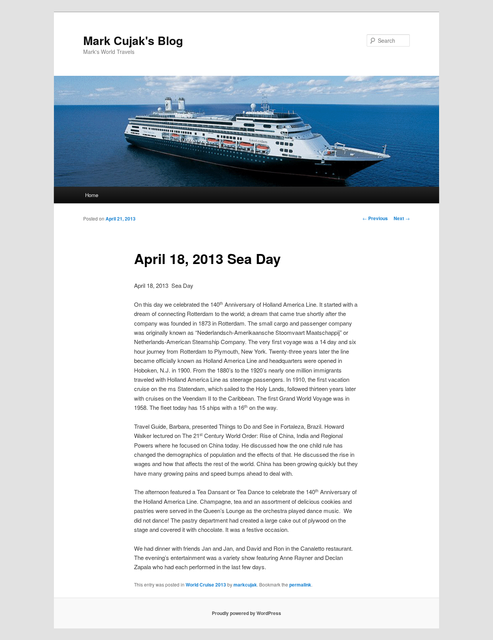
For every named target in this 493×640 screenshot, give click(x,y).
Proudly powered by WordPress (246, 613)
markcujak (245, 584)
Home (91, 195)
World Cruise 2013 (206, 584)
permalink (300, 584)
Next (402, 218)
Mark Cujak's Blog (133, 40)
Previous (375, 218)
